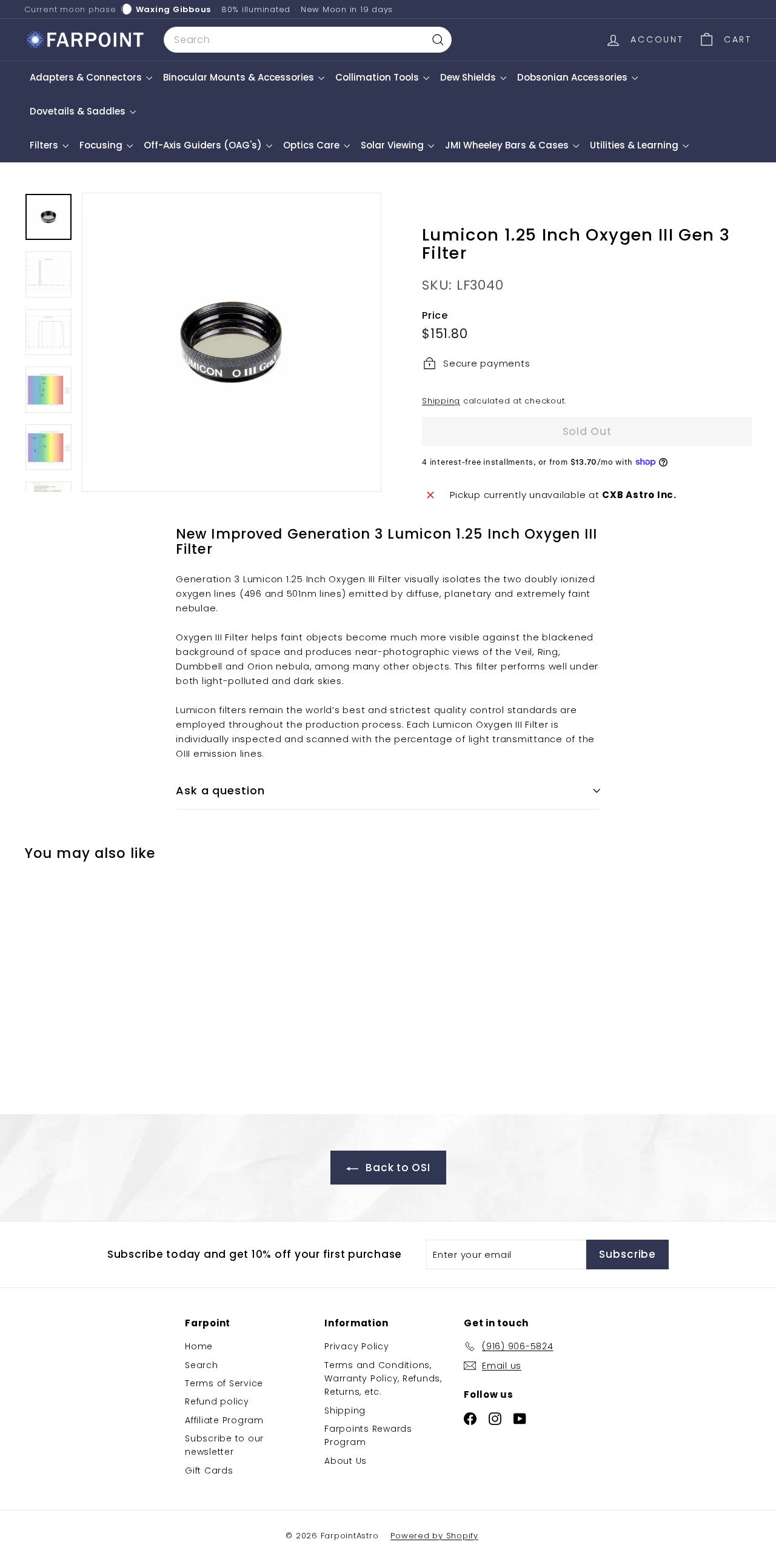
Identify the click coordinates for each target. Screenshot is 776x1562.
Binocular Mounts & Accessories (239, 77)
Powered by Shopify (434, 1535)
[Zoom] (231, 342)
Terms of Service (224, 1383)
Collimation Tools (378, 77)
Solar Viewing (393, 145)
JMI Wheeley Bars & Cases (508, 145)
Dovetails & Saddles (79, 111)
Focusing (102, 145)
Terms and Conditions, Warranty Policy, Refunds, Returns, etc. (383, 1378)
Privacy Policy (356, 1346)
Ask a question (220, 790)
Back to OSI (396, 1167)
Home (199, 1346)
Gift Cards (209, 1470)
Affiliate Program (224, 1420)
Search (201, 1365)
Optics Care (312, 145)
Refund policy (217, 1401)
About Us (345, 1461)
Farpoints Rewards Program (368, 1435)
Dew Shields (469, 77)
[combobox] (308, 40)
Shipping (441, 401)
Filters (45, 145)
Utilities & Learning (635, 145)
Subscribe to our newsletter (224, 1445)
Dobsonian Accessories (573, 77)
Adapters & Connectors (87, 77)
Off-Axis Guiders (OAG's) (204, 145)
